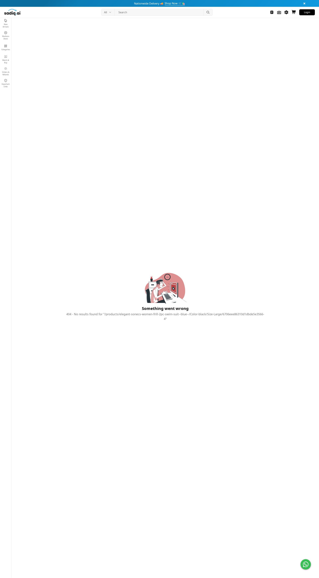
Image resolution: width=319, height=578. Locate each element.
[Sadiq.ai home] (12, 12)
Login (307, 12)
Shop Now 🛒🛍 (175, 3)
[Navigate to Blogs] (272, 12)
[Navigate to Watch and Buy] (279, 12)
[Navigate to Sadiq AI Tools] (286, 12)
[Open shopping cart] (294, 12)
